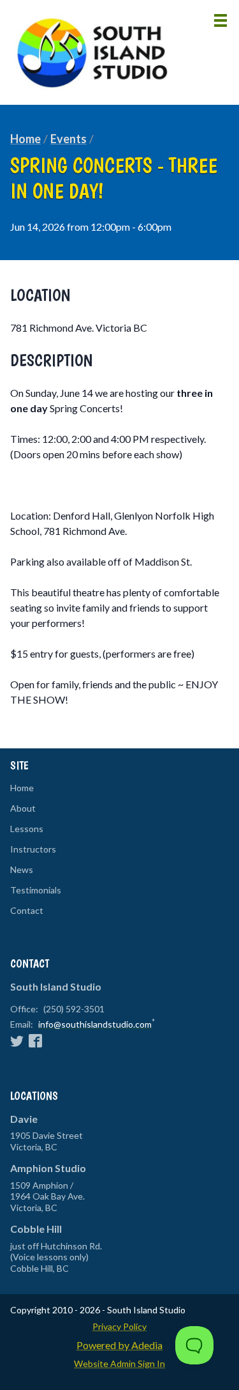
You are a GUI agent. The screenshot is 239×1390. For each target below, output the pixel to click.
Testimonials (35, 890)
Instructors (33, 849)
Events (68, 139)
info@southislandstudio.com (95, 1024)
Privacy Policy (119, 1326)
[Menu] (220, 19)
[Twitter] (17, 1040)
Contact (26, 911)
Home (25, 139)
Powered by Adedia (119, 1345)
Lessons (26, 829)
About (23, 808)
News (21, 870)
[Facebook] (35, 1040)
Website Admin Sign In (119, 1363)
